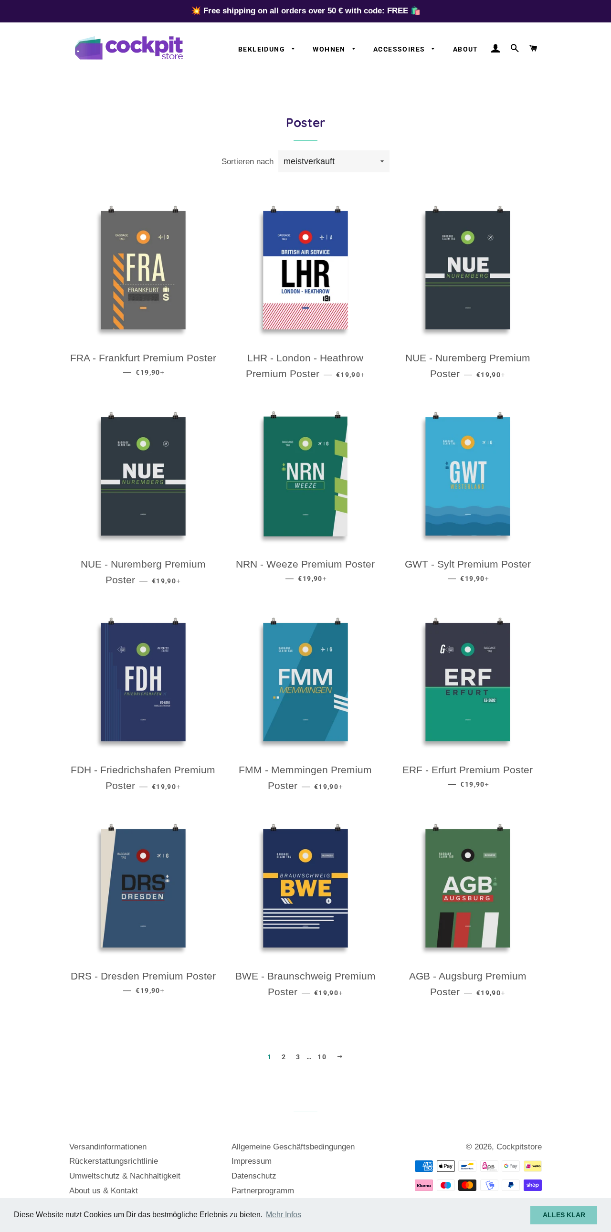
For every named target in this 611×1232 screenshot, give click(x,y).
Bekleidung (262, 49)
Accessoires (400, 49)
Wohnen (330, 49)
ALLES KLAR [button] (564, 1215)
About (465, 49)
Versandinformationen (108, 1146)
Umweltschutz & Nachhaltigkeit (124, 1175)
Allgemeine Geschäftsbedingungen (293, 1146)
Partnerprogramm (263, 1190)
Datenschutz (254, 1175)
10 (322, 1057)
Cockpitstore (519, 1146)
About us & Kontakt (103, 1190)
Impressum (252, 1161)
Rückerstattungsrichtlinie (113, 1161)
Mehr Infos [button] (283, 1215)
